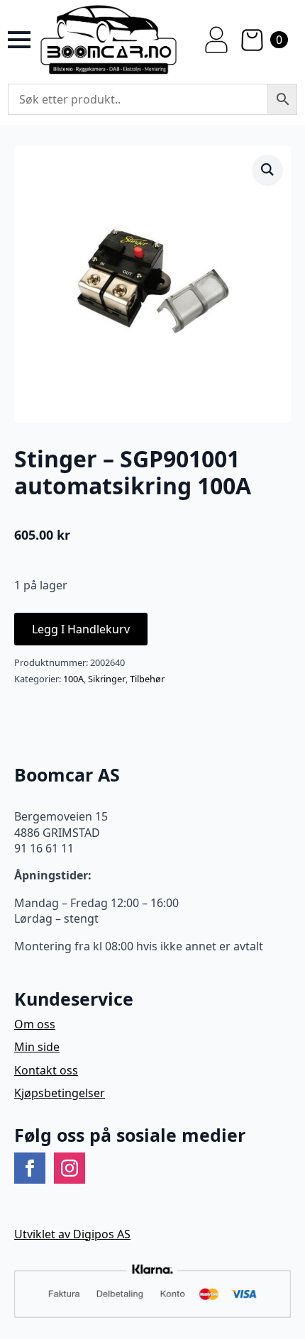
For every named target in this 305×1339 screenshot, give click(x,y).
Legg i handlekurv (81, 629)
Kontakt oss (46, 1070)
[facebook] (29, 1168)
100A (73, 678)
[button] (267, 169)
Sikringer (107, 678)
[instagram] (69, 1168)
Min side (37, 1047)
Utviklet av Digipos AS (72, 1234)
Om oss (34, 1024)
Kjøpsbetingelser (59, 1093)
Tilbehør (147, 678)
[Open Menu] (19, 39)
